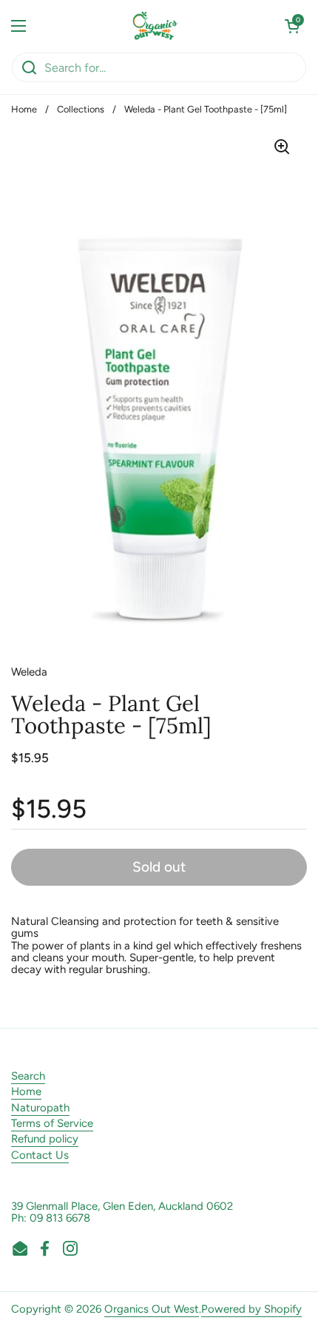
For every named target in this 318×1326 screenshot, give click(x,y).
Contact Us (40, 1155)
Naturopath (40, 1107)
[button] (292, 26)
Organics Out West (151, 1309)
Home (24, 109)
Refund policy (44, 1138)
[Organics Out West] (155, 26)
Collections (80, 109)
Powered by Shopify (251, 1309)
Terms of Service (52, 1123)
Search (28, 1076)
